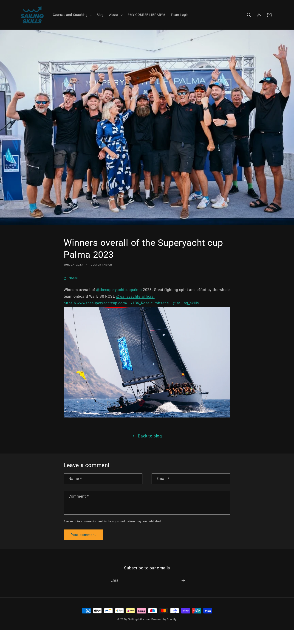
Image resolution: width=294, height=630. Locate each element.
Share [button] (73, 278)
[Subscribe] (183, 580)
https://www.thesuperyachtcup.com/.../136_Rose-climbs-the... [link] (118, 303)
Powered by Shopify (164, 619)
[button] (72, 15)
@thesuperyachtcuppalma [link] (119, 290)
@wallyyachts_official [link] (135, 296)
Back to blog (150, 436)
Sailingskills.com (139, 619)
